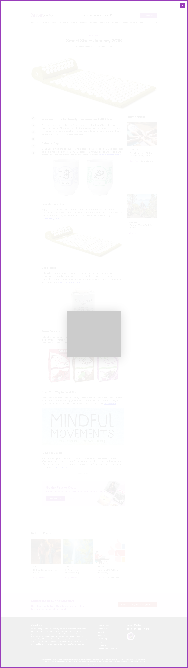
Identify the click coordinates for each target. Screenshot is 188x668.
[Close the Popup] (182, 5)
